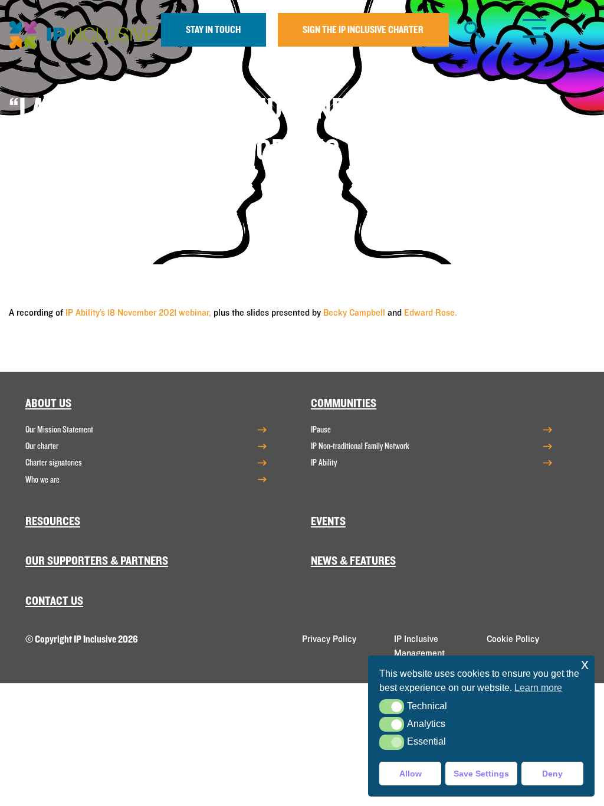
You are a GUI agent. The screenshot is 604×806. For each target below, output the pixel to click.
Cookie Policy (513, 639)
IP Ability (324, 462)
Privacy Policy (329, 639)
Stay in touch (213, 30)
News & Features (353, 561)
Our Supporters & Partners (96, 561)
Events (328, 521)
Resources (52, 521)
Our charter (41, 446)
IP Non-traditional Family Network (360, 446)
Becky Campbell (354, 312)
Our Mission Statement (59, 429)
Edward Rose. (430, 312)
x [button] (585, 664)
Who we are (42, 479)
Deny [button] (552, 773)
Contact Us (54, 601)
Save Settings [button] (481, 773)
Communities (343, 403)
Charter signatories (53, 462)
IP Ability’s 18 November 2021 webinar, (138, 312)
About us (48, 403)
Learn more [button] (538, 688)
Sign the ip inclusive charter (363, 30)
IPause (321, 429)
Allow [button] (410, 773)
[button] (391, 706)
